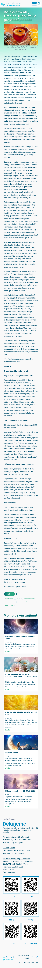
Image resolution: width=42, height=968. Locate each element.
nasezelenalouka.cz (17, 582)
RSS (37, 962)
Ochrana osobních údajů (23, 957)
